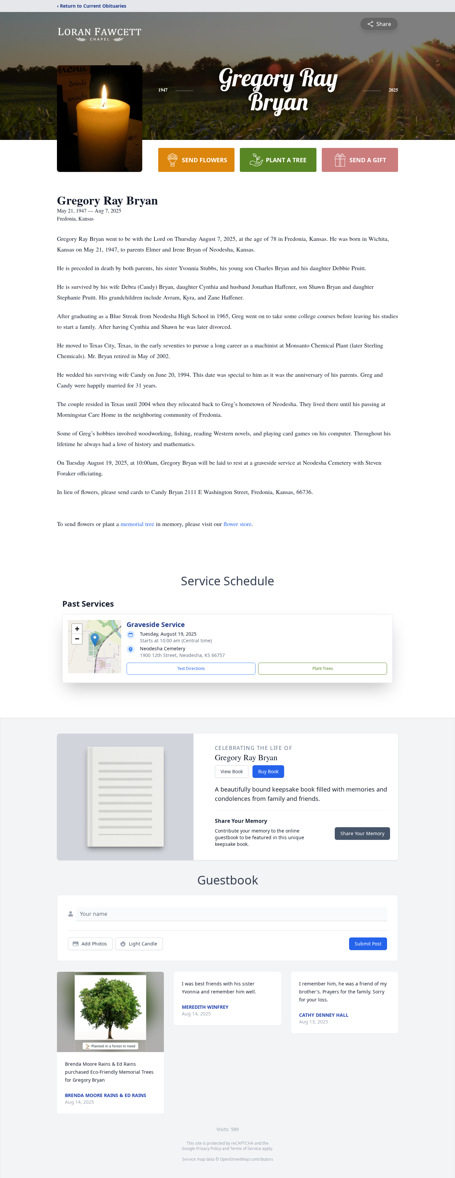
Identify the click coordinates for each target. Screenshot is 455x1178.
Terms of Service (245, 1148)
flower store (237, 524)
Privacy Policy (208, 1148)
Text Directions (191, 668)
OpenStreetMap (234, 1159)
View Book (232, 771)
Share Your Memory (362, 833)
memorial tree (137, 524)
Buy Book (268, 771)
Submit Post (368, 943)
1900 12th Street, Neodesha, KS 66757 (182, 655)
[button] (95, 640)
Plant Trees (322, 668)
